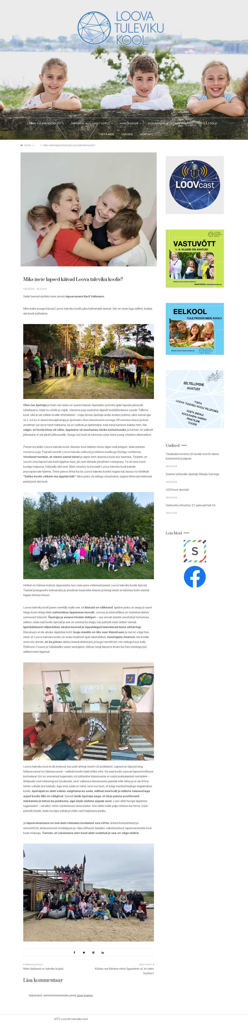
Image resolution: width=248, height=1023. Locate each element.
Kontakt (146, 134)
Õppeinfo (77, 123)
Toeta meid (106, 134)
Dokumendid (156, 123)
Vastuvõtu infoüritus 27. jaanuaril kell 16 (190, 505)
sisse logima (84, 995)
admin (43, 288)
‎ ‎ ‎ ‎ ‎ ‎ (25, 272)
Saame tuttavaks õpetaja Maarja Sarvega (192, 474)
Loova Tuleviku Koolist (44, 123)
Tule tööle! (209, 123)
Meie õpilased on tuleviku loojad (43, 968)
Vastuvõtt (102, 123)
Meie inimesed (184, 123)
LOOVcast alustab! (177, 489)
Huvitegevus (129, 123)
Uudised (127, 134)
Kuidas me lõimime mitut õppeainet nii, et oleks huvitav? (124, 971)
